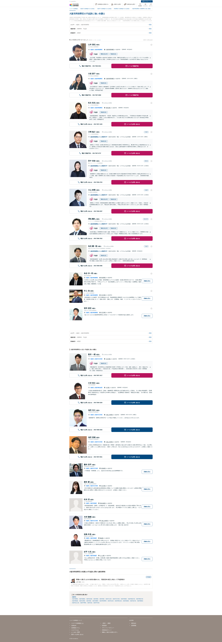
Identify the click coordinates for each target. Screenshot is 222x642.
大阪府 (92, 49)
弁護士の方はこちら (146, 1)
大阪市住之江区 (75, 602)
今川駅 (108, 387)
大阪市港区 (101, 598)
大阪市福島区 (82, 598)
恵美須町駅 (103, 503)
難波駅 (102, 538)
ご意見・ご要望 (106, 623)
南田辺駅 (108, 107)
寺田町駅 (103, 468)
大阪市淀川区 (133, 600)
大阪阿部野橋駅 (110, 49)
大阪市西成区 (126, 600)
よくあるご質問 (75, 632)
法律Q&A (73, 625)
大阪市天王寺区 (98, 359)
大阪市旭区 (88, 600)
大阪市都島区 (75, 598)
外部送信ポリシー (107, 630)
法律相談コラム (75, 627)
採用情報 (133, 625)
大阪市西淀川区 (131, 598)
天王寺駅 (103, 295)
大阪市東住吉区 (98, 387)
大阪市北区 (89, 602)
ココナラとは (75, 630)
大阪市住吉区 (110, 600)
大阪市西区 (95, 598)
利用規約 (104, 625)
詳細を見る (147, 281)
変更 (150, 24)
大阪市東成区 (75, 600)
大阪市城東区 (95, 600)
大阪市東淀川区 (139, 598)
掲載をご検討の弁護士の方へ (110, 632)
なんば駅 (102, 555)
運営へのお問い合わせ (77, 634)
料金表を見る (113, 54)
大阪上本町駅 (109, 414)
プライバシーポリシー (108, 627)
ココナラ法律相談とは (77, 623)
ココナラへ (73, 1)
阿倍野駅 (103, 277)
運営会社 (133, 623)
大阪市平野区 (83, 602)
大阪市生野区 (82, 600)
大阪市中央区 (96, 602)
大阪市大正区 (108, 598)
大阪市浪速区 (93, 503)
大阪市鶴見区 (140, 600)
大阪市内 (74, 597)
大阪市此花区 (89, 598)
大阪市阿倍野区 (98, 49)
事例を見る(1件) (104, 54)
